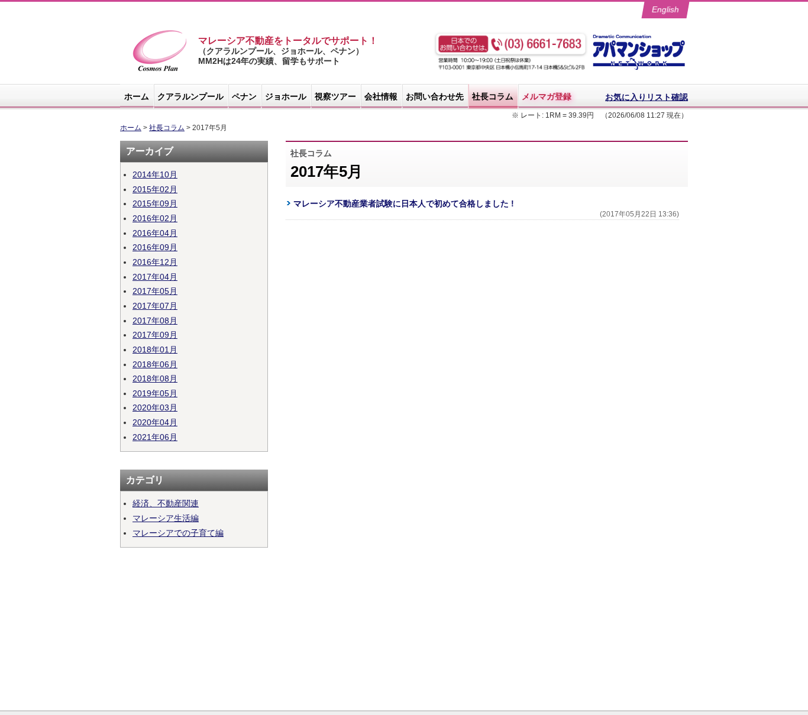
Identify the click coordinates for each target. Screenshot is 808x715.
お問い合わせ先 (435, 96)
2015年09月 (154, 203)
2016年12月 (154, 262)
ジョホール (285, 96)
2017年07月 (154, 305)
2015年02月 (154, 189)
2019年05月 (154, 393)
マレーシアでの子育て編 (178, 533)
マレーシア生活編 (165, 518)
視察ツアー (335, 96)
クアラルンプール (190, 96)
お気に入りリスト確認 (646, 97)
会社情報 (380, 96)
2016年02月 (154, 218)
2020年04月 (154, 422)
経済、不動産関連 (165, 503)
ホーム (136, 96)
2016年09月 (154, 247)
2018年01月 (154, 349)
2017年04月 (154, 277)
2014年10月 (154, 174)
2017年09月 (154, 334)
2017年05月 (154, 291)
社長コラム (492, 96)
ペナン (244, 96)
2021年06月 (154, 437)
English (665, 9)
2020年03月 (154, 407)
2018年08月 (154, 378)
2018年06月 (154, 364)
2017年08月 (154, 320)
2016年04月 (154, 233)
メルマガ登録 (546, 96)
